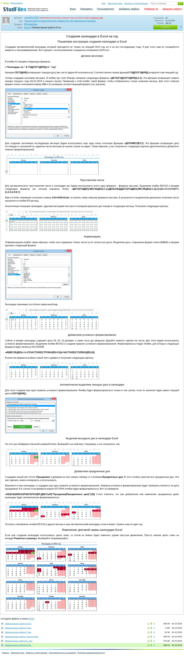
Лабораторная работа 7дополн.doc (21, 636)
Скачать (165, 27)
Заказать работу (172, 8)
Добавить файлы (129, 8)
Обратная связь (115, 3)
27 (148, 624)
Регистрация (17, 3)
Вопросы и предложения (136, 3)
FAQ (104, 3)
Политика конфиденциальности (91, 653)
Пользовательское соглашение (62, 653)
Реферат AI (151, 8)
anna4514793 (31, 17)
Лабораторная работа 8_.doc (18, 641)
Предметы (86, 8)
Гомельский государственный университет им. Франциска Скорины (60, 21)
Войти (6, 3)
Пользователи (105, 8)
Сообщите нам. (96, 18)
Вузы (73, 8)
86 (148, 636)
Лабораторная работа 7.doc (18, 632)
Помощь (5, 653)
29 (148, 628)
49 (148, 645)
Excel (27, 27)
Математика (30, 24)
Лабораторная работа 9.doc (18, 645)
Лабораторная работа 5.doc (18, 624)
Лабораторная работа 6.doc (18, 628)
